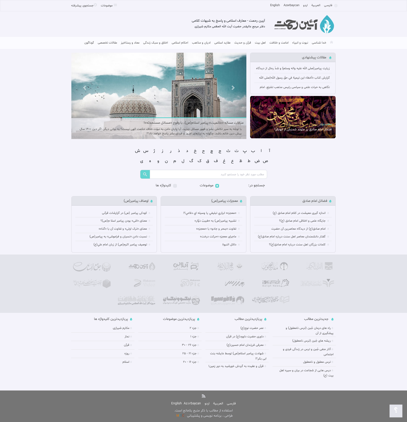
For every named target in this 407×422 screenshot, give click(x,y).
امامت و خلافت (279, 43)
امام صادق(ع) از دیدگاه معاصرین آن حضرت (298, 229)
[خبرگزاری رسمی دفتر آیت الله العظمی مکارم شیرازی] (270, 283)
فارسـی (328, 5)
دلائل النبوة (229, 245)
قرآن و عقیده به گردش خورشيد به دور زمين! (236, 366)
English (275, 5)
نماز (127, 336)
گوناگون (89, 43)
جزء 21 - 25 (189, 353)
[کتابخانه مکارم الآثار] (315, 283)
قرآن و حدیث (242, 43)
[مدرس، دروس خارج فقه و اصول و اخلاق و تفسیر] (226, 283)
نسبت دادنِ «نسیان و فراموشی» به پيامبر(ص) (119, 237)
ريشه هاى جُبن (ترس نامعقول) (311, 341)
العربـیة (315, 5)
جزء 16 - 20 (189, 362)
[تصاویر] (181, 283)
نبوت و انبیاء (300, 43)
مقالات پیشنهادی (314, 57)
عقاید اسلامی (222, 43)
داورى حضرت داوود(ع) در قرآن (245, 336)
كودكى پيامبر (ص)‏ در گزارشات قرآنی (125, 213)
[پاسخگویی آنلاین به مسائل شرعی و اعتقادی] (181, 266)
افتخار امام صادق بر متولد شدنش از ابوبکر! (303, 129)
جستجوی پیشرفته (82, 6)
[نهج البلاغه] (226, 266)
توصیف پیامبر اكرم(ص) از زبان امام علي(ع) (121, 245)
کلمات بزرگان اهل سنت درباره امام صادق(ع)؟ (297, 245)
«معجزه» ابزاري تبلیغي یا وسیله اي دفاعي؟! (210, 213)
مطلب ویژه (326, 124)
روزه (126, 353)
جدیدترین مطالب (316, 319)
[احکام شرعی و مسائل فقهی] (92, 266)
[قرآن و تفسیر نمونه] (315, 266)
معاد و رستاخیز (130, 43)
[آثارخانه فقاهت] (136, 300)
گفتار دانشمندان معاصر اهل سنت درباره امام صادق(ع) (292, 237)
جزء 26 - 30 (189, 345)
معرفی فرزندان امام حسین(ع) (245, 345)
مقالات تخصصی (107, 43)
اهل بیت (260, 43)
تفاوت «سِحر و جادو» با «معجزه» (216, 229)
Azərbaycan (291, 5)
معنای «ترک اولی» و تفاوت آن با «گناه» (123, 229)
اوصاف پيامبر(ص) (136, 201)
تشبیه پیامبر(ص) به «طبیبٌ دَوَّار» (216, 221)
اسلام (125, 362)
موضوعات (107, 6)
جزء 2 (193, 328)
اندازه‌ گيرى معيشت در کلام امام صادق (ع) (299, 213)
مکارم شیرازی (121, 328)
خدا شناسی (319, 43)
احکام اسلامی (180, 43)
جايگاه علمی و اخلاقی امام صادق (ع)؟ (302, 221)
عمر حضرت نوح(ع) (252, 328)
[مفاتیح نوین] (270, 266)
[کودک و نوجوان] (181, 300)
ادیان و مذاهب (201, 43)
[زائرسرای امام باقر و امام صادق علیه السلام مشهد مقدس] (226, 300)
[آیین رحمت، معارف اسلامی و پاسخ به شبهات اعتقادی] (136, 266)
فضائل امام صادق (314, 201)
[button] (84, 88)
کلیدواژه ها (163, 185)
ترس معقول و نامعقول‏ (317, 362)
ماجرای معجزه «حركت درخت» (218, 237)
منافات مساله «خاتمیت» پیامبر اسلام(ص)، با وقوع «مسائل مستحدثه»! (194, 122)
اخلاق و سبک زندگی (155, 43)
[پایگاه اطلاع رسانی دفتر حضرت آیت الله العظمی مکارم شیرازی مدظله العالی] (92, 283)
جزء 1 (193, 336)
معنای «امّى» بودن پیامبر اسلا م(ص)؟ (124, 221)
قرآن (126, 345)
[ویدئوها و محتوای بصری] (136, 283)
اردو (305, 5)
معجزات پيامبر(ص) (224, 201)
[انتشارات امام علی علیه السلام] (270, 299)
